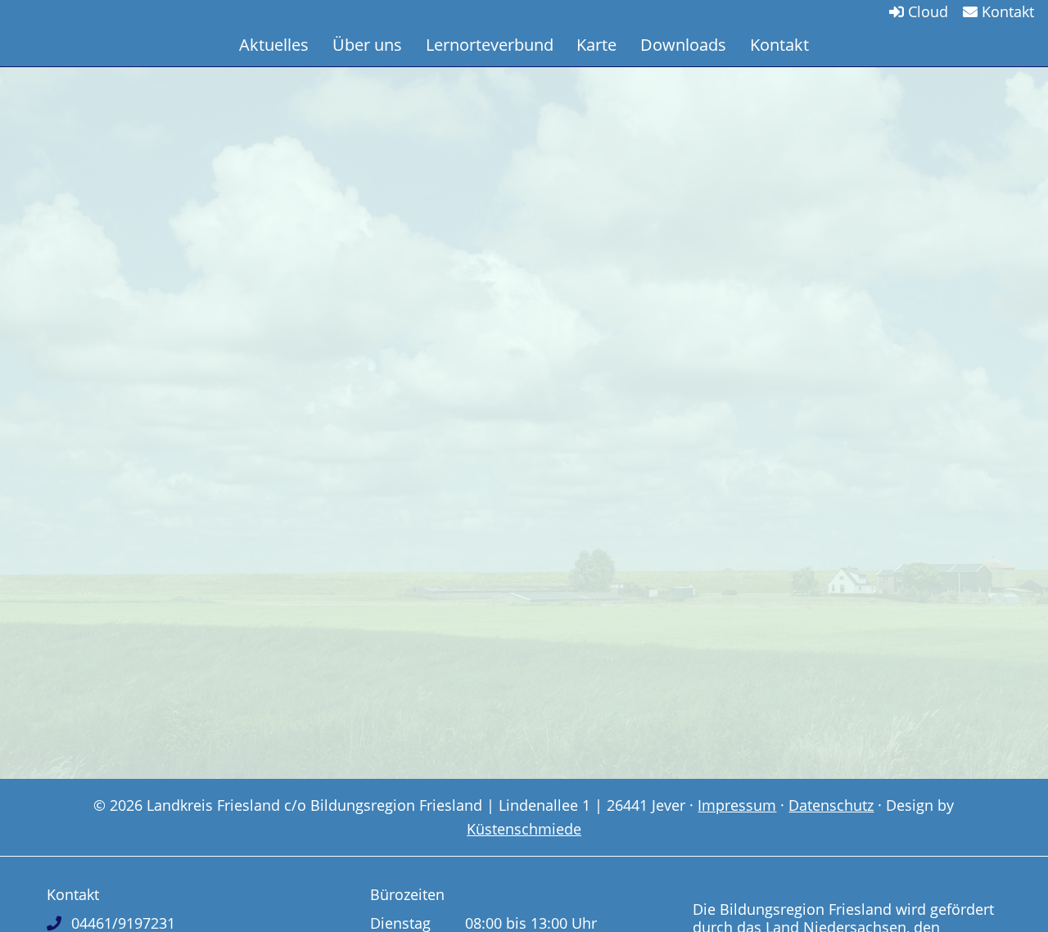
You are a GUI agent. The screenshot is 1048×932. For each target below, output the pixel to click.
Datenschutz (831, 805)
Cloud (926, 11)
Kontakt (1006, 11)
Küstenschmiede (524, 829)
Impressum (737, 805)
